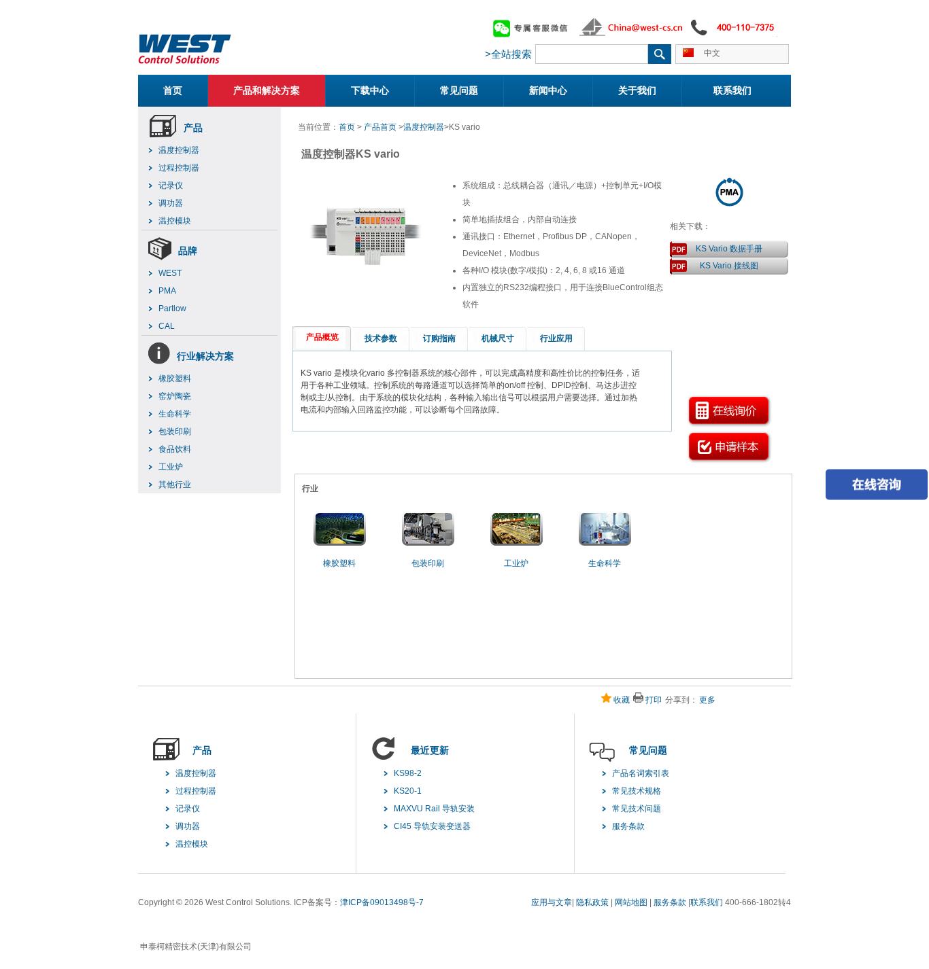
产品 (193, 127)
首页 (172, 91)
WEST (170, 273)
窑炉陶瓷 (174, 396)
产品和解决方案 (266, 91)
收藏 (621, 700)
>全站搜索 (508, 54)
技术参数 (381, 338)
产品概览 (322, 337)
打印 (653, 700)
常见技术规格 (636, 791)
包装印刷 (174, 431)
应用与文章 (551, 902)
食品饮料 (174, 449)
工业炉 (170, 467)
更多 (707, 700)
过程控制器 (178, 168)
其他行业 (174, 484)
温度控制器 (178, 150)
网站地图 (631, 902)
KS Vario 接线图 (729, 265)
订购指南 (439, 338)
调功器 (170, 203)
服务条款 (628, 826)
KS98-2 (408, 773)
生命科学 (174, 414)
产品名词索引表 (640, 773)
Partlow (172, 308)
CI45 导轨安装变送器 (432, 826)
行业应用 (556, 338)
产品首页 (380, 127)
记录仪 (170, 185)
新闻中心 (548, 91)
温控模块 (174, 221)
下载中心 (370, 91)
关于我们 (637, 91)
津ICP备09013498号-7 (382, 902)
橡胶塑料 (174, 378)
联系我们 (732, 91)
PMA (167, 291)
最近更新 (430, 750)
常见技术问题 (636, 808)
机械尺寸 (498, 338)
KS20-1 (408, 791)
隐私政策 (592, 902)
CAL (166, 326)
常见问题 (459, 91)
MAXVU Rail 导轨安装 (434, 808)
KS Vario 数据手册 (729, 248)
